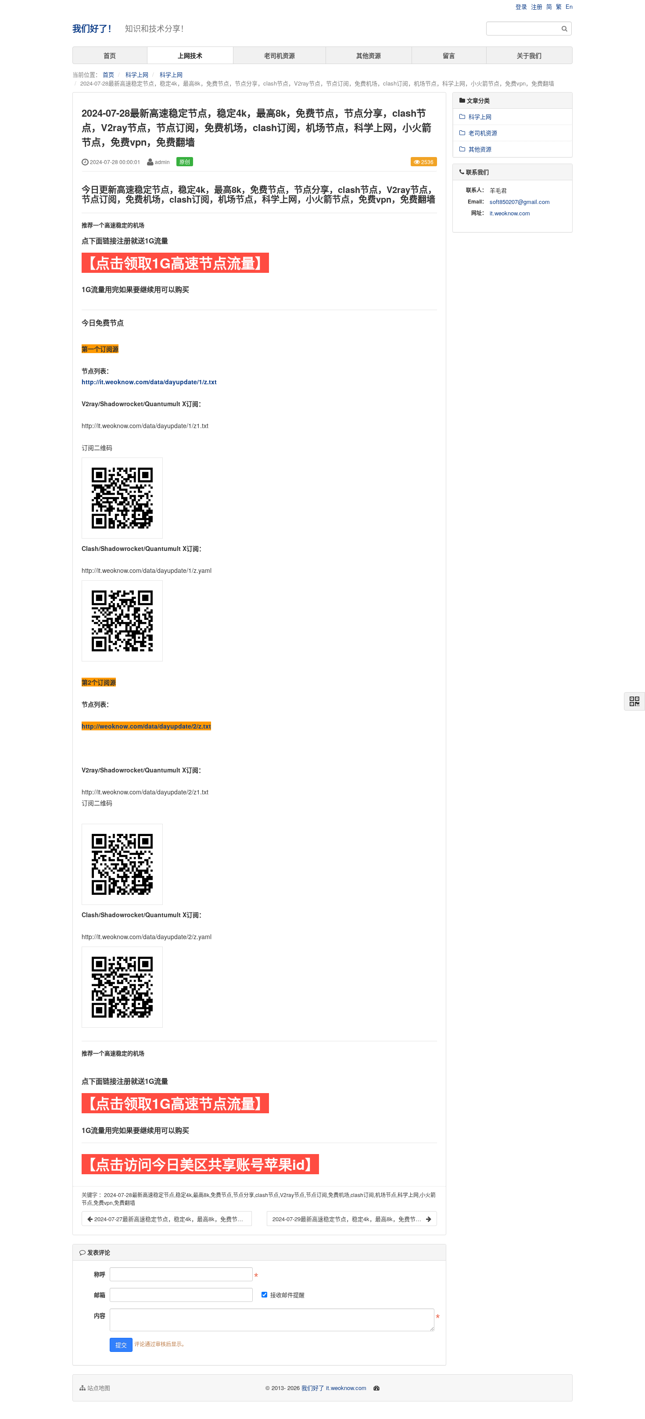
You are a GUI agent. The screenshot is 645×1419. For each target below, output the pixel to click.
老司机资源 (279, 55)
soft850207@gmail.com (520, 201)
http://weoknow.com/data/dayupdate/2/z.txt (146, 726)
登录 (521, 6)
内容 (99, 1315)
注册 (536, 6)
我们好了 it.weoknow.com (333, 1387)
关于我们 (529, 55)
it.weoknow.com (510, 213)
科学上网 (136, 74)
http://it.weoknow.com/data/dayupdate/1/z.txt (149, 381)
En (569, 6)
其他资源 (368, 55)
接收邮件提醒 (287, 1294)
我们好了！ (94, 28)
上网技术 (190, 55)
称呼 (99, 1274)
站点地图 (98, 1387)
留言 (449, 55)
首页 (110, 55)
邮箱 (99, 1294)
